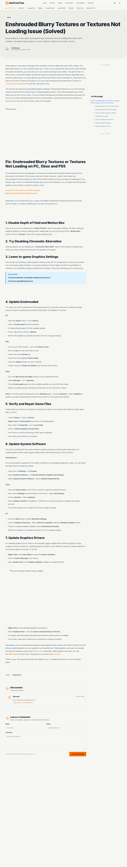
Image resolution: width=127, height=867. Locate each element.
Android (52, 3)
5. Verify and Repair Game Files (103, 119)
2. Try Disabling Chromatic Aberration (105, 109)
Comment (8, 732)
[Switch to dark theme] (120, 3)
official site (37, 651)
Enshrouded (32, 193)
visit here (56, 654)
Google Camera (50, 8)
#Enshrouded (17, 675)
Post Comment (79, 754)
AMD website (13, 654)
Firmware (71, 8)
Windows (91, 3)
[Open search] (114, 3)
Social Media (80, 3)
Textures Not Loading (14, 84)
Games (60, 3)
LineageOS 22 (31, 8)
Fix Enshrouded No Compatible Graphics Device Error (29, 278)
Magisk (40, 8)
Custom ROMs (61, 8)
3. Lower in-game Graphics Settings (105, 113)
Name (7, 724)
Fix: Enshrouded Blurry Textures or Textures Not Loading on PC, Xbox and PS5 (105, 102)
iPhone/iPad (69, 3)
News (45, 3)
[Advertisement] (46, 213)
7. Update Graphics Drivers (102, 126)
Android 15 (21, 8)
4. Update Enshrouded (101, 116)
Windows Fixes (91, 8)
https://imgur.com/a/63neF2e (23, 702)
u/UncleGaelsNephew (16, 193)
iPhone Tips (80, 8)
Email (48, 724)
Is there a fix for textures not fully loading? (22, 190)
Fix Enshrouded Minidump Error (20, 281)
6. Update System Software (102, 123)
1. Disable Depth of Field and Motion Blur (106, 106)
